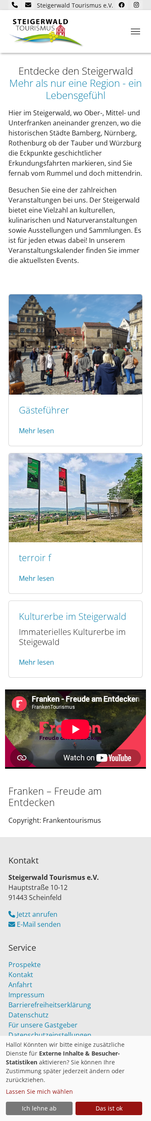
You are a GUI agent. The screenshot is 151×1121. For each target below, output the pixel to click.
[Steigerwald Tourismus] (46, 31)
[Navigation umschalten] (135, 31)
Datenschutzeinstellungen (49, 1035)
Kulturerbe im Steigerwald (72, 616)
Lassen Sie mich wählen (39, 1091)
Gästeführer (44, 410)
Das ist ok (109, 1108)
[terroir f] (75, 497)
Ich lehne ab (39, 1108)
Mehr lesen (36, 430)
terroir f (35, 557)
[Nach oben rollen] (132, 1102)
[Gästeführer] (75, 344)
